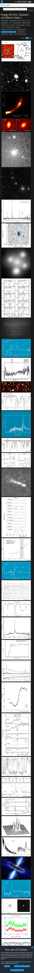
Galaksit (12, 25)
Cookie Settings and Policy (17, 970)
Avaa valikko (6, 5)
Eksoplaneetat (26, 23)
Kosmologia (4, 23)
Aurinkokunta (21, 32)
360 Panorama (13, 20)
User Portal (24, 1)
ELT (10, 23)
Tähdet (11, 34)
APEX (24, 20)
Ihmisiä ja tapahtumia (7, 29)
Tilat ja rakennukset (20, 29)
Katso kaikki (4, 20)
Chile (27, 20)
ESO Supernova (16, 23)
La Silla (3, 27)
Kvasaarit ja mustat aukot (8, 32)
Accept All (7, 966)
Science (19, 1)
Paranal (17, 27)
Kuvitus (28, 25)
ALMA (19, 20)
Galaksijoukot (20, 25)
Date (31, 38)
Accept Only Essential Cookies (22, 966)
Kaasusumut (10, 27)
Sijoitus (27, 38)
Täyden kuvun (5, 25)
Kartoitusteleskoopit (21, 34)
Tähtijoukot (4, 34)
